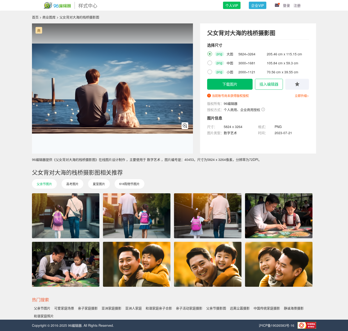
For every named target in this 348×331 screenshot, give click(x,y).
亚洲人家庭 (133, 308)
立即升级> (302, 95)
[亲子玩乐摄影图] (278, 215)
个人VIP (231, 5)
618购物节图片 (129, 183)
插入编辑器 (268, 84)
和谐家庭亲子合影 (159, 308)
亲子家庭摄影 (88, 308)
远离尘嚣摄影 (240, 308)
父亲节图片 (44, 183)
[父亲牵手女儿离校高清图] (207, 215)
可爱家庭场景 (64, 308)
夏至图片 (99, 183)
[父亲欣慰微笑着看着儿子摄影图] (136, 264)
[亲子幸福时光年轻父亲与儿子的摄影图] (207, 264)
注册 (297, 5)
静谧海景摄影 (294, 308)
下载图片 (229, 84)
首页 (35, 17)
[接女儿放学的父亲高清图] (136, 215)
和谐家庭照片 (44, 315)
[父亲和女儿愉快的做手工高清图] (65, 264)
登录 (286, 5)
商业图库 (49, 17)
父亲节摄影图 (216, 308)
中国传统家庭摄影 (267, 308)
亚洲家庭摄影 (111, 308)
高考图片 (72, 183)
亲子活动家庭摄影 (189, 308)
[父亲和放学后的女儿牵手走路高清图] (65, 215)
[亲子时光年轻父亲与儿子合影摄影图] (278, 264)
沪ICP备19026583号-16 (277, 325)
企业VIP (257, 5)
